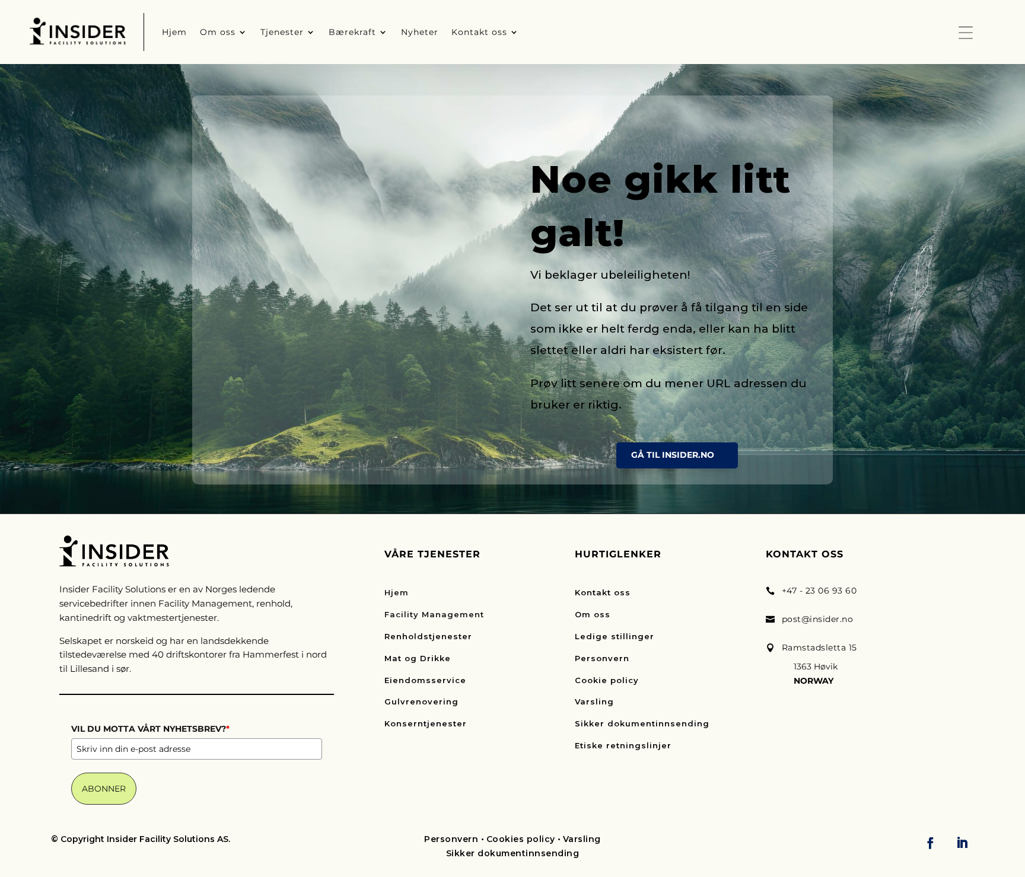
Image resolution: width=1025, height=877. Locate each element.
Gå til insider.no (672, 454)
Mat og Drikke (417, 658)
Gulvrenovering (421, 701)
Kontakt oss (603, 592)
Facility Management (434, 614)
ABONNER (104, 788)
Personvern (602, 658)
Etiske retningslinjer (623, 745)
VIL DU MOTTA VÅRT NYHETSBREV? (150, 728)
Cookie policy (607, 680)
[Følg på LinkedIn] (962, 842)
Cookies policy (520, 839)
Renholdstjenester (428, 636)
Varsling (594, 701)
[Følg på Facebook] (930, 842)
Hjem (396, 592)
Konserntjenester (425, 723)
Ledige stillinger (614, 636)
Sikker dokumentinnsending (642, 723)
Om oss (592, 614)
